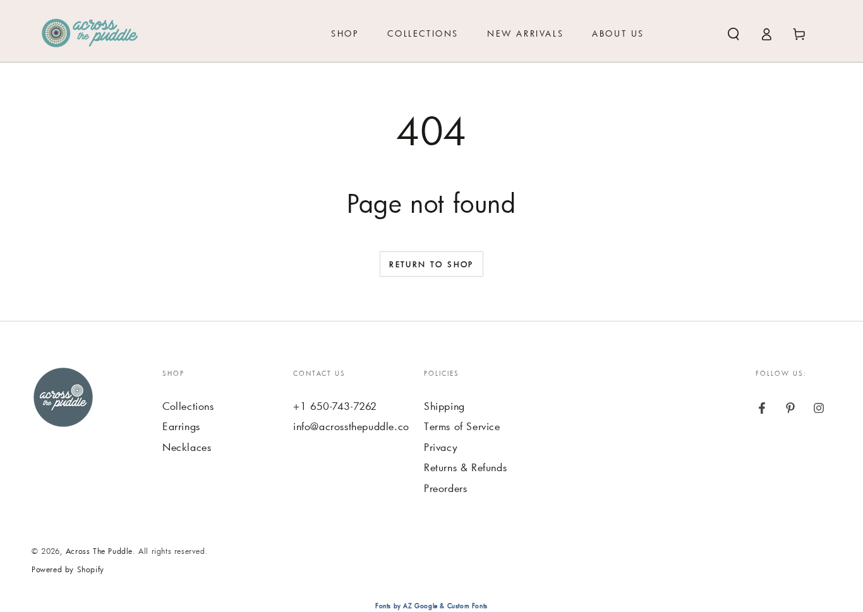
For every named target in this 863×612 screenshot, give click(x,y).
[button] (733, 34)
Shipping (444, 405)
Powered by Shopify (68, 569)
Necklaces (186, 446)
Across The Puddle (99, 551)
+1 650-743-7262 (335, 405)
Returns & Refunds (465, 467)
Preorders (445, 488)
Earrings (181, 426)
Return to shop (431, 264)
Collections (188, 405)
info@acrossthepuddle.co (351, 426)
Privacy (440, 446)
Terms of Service (462, 426)
